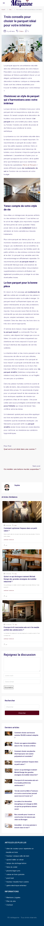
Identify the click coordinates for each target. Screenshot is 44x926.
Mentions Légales (13, 897)
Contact (9, 904)
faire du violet (11, 866)
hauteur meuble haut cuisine (17, 881)
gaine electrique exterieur (16, 885)
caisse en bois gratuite (15, 874)
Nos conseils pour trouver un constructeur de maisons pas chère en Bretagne (24, 817)
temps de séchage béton (16, 863)
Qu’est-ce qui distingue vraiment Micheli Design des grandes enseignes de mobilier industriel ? (20, 579)
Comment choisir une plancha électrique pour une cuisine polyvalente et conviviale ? (24, 753)
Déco (10, 9)
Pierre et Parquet (29, 164)
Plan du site (11, 901)
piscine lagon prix (13, 870)
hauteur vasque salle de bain (17, 855)
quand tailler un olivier (15, 859)
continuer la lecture (9, 539)
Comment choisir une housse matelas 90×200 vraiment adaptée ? (26, 735)
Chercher (22, 712)
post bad (10, 877)
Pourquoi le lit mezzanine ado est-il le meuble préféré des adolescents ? (26, 783)
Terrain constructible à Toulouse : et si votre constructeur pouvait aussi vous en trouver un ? (26, 793)
